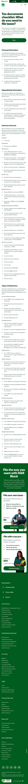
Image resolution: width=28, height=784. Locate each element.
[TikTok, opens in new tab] (3, 767)
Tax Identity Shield (6, 622)
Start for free (14, 527)
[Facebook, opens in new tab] (7, 767)
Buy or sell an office (7, 748)
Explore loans (5, 702)
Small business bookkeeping (9, 641)
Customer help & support (8, 723)
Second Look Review (7, 618)
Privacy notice (5, 687)
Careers (4, 746)
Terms (3, 685)
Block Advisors (5, 637)
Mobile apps (5, 660)
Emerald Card (5, 706)
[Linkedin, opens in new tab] (19, 767)
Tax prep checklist (6, 664)
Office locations (6, 727)
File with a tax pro (14, 568)
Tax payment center (7, 671)
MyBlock (4, 658)
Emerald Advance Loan (8, 710)
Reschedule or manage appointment (11, 608)
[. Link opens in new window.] (6, 781)
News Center (5, 752)
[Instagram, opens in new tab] (11, 767)
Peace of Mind (5, 620)
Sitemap (4, 731)
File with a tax (12, 536)
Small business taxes (7, 639)
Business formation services (9, 645)
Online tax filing (6, 610)
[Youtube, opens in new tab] (15, 767)
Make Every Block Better (8, 744)
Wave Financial (5, 648)
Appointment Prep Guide (8, 666)
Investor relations (6, 754)
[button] (21, 5)
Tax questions (5, 725)
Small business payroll (7, 643)
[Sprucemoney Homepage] (23, 1)
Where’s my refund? (7, 673)
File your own (13, 495)
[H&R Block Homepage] (4, 1)
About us (4, 742)
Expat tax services (6, 627)
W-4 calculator (5, 675)
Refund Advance (6, 712)
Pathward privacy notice (8, 691)
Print (14, 40)
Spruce (3, 704)
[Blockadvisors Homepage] (14, 1)
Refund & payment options (8, 668)
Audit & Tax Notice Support (9, 624)
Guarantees (5, 758)
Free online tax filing (7, 614)
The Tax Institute (6, 757)
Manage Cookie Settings (8, 689)
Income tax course (6, 750)
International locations (7, 729)
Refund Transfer (6, 708)
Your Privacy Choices (17, 780)
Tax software (5, 616)
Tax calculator (5, 662)
